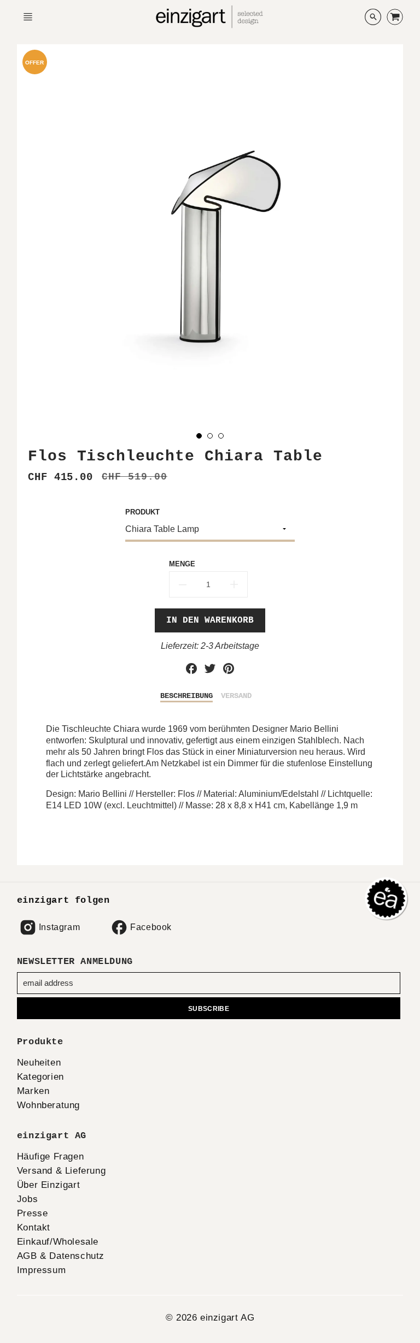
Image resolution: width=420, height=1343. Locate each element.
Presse (32, 1213)
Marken (33, 1091)
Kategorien (40, 1077)
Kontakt (33, 1227)
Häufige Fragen (50, 1156)
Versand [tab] (236, 695)
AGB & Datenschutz (60, 1256)
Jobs (27, 1199)
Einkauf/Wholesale (57, 1241)
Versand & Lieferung (61, 1170)
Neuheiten (39, 1062)
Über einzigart (48, 1185)
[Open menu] (28, 17)
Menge (182, 564)
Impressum (41, 1270)
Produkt (142, 512)
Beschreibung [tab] (186, 695)
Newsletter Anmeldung (75, 961)
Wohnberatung (48, 1105)
